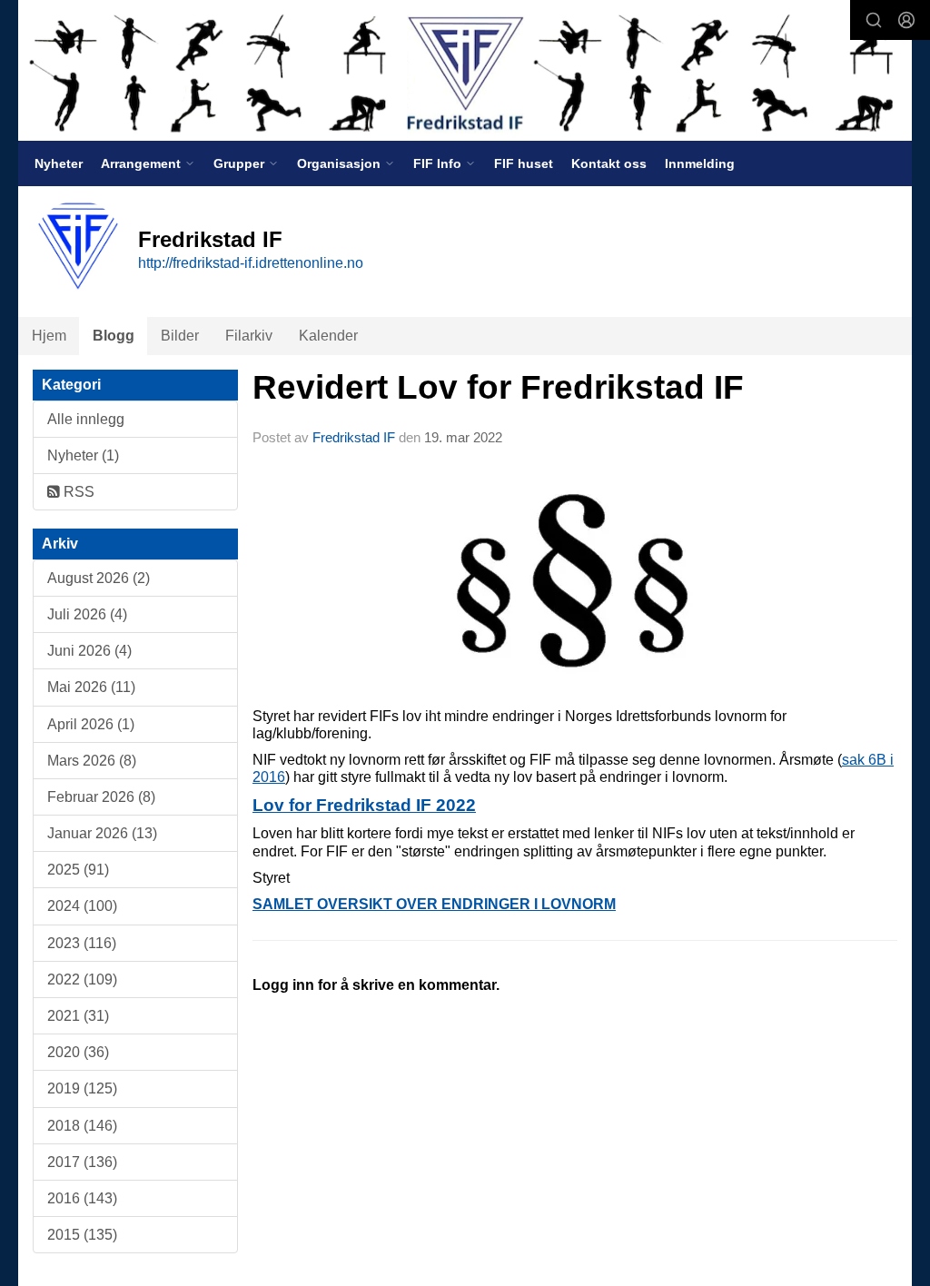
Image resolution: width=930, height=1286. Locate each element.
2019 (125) (82, 1088)
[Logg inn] (906, 20)
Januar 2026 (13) (102, 833)
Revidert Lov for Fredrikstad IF (498, 387)
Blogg (113, 335)
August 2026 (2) (98, 578)
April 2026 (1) (90, 724)
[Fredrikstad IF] (465, 70)
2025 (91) (78, 869)
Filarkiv (248, 335)
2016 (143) (82, 1198)
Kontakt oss (609, 163)
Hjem (49, 335)
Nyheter (59, 163)
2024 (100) (82, 906)
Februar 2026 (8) (101, 797)
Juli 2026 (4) (87, 614)
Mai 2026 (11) (91, 687)
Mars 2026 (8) (91, 760)
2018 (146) (82, 1125)
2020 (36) (78, 1052)
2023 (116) (81, 943)
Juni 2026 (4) (89, 650)
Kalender (328, 335)
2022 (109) (82, 979)
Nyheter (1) (83, 455)
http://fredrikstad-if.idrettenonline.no (250, 263)
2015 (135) (82, 1234)
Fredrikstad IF (353, 437)
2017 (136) (82, 1162)
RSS (77, 492)
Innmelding (700, 163)
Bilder (180, 335)
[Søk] (873, 20)
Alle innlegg (85, 419)
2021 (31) (78, 1016)
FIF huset (523, 163)
